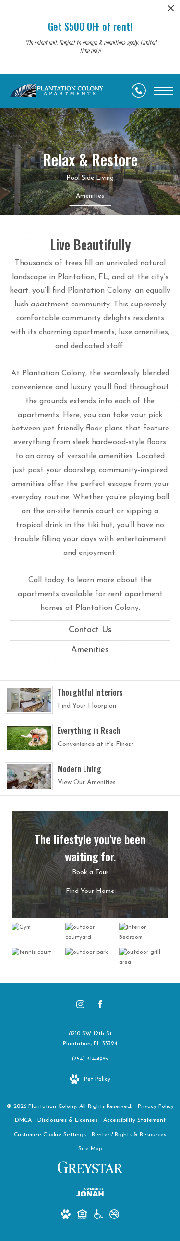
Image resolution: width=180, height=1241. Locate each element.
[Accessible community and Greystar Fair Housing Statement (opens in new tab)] (98, 1216)
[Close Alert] (171, 11)
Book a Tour (90, 872)
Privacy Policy (156, 1106)
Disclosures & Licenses (67, 1120)
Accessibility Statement (134, 1120)
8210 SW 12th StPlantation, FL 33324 (90, 1039)
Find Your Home (90, 891)
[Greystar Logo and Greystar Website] (90, 1169)
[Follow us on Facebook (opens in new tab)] (100, 1006)
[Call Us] (139, 91)
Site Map (90, 1148)
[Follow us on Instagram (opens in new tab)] (80, 1006)
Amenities (90, 650)
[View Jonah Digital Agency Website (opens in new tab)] (90, 1194)
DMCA (23, 1120)
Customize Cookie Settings (50, 1135)
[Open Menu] (163, 91)
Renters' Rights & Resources (129, 1135)
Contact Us (90, 630)
